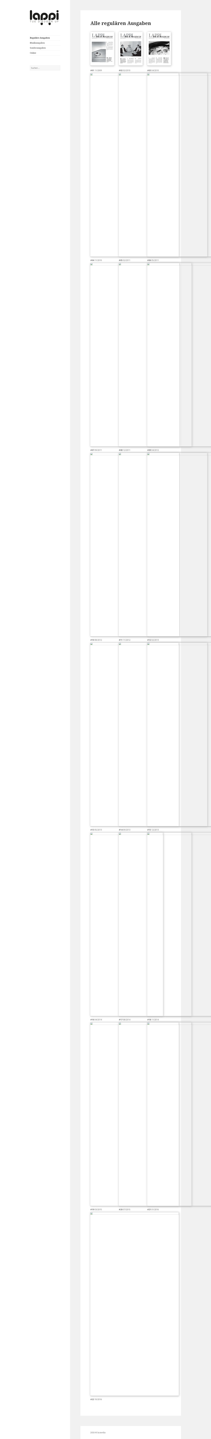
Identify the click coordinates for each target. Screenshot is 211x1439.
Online (33, 53)
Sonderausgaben (38, 48)
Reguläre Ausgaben (40, 37)
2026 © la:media (98, 1432)
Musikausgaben (37, 42)
